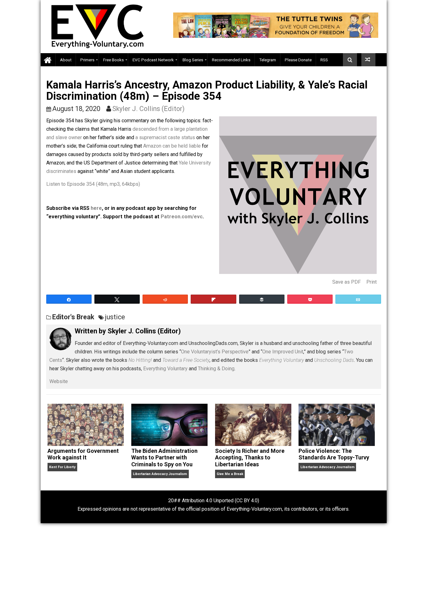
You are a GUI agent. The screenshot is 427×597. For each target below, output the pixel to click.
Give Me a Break (230, 474)
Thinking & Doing (216, 369)
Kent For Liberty (62, 467)
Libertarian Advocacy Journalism (160, 474)
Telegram (267, 59)
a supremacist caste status (165, 137)
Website (58, 381)
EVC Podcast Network (153, 59)
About (66, 59)
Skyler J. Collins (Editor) (148, 109)
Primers (87, 59)
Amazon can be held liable (172, 146)
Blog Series (193, 59)
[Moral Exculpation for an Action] (368, 59)
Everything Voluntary (165, 369)
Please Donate (298, 59)
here (96, 208)
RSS (324, 59)
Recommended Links (231, 59)
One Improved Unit (282, 352)
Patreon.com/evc (182, 217)
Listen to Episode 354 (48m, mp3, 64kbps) (93, 184)
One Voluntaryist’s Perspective (215, 352)
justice (115, 317)
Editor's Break (73, 317)
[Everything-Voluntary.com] (48, 60)
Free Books (113, 59)
